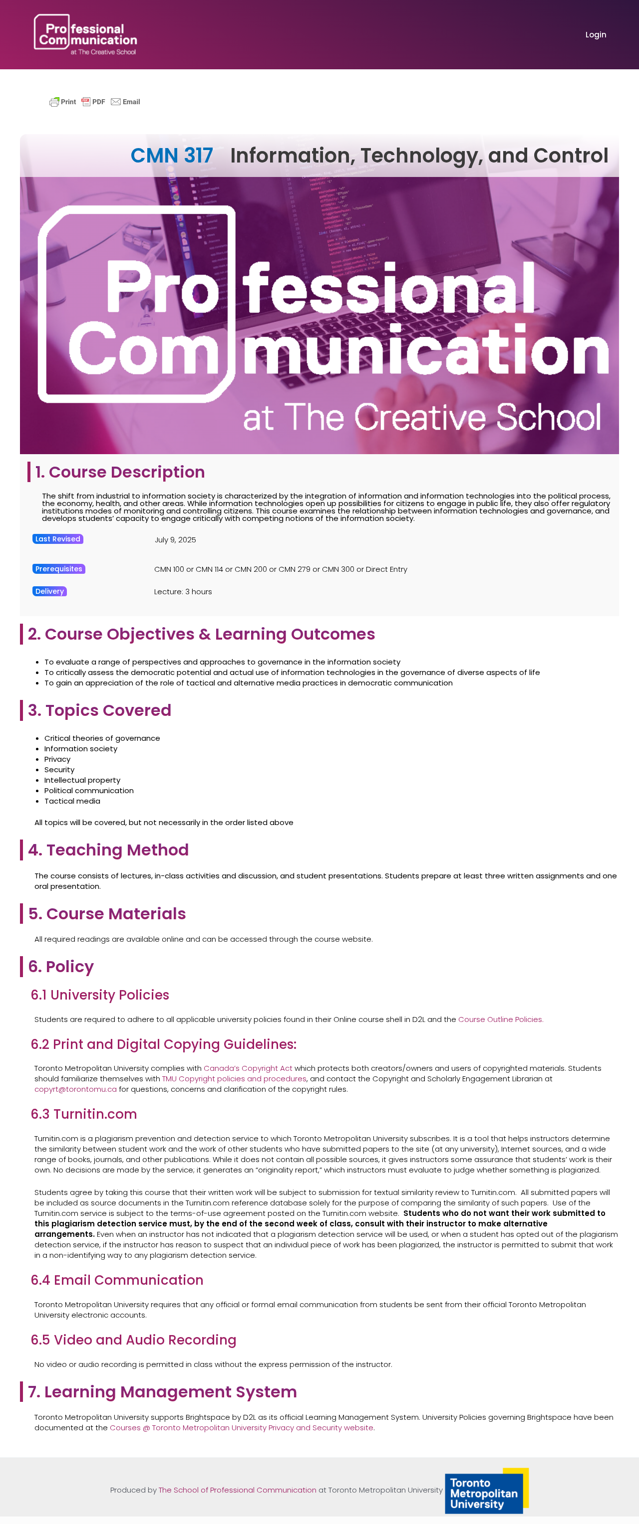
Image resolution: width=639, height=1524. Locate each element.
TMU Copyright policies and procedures (234, 1078)
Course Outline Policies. (501, 1019)
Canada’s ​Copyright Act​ (248, 1068)
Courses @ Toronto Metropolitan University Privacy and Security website (241, 1427)
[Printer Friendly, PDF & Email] (94, 101)
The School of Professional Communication (238, 1490)
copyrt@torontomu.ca (75, 1089)
